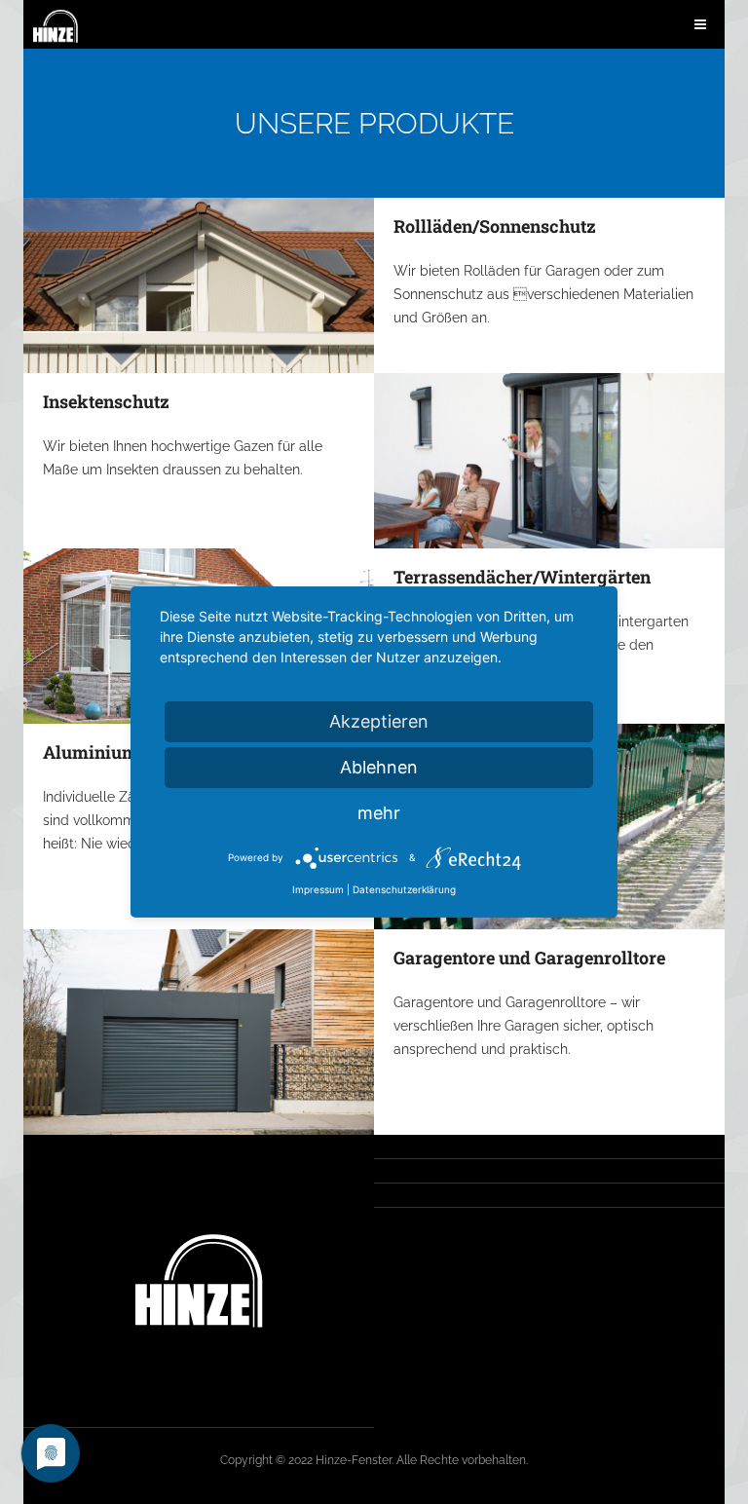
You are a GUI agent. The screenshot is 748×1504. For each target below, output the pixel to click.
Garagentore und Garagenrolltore (529, 957)
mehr (378, 813)
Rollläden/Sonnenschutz (494, 226)
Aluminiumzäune (115, 752)
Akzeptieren (379, 721)
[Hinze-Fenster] (55, 26)
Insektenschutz (106, 401)
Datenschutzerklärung (404, 889)
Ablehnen (379, 767)
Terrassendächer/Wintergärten (522, 576)
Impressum (318, 889)
